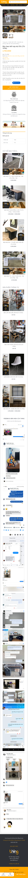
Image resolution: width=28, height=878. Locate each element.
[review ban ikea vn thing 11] (13, 696)
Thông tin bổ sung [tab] (7, 133)
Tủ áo (20, 5)
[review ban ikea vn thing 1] (13, 549)
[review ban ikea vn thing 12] (13, 684)
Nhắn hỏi (3, 875)
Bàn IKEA (3, 5)
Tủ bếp (25, 5)
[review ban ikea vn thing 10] (13, 727)
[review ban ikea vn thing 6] (13, 619)
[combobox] (19, 1)
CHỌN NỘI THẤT (12, 42)
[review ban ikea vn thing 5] (13, 601)
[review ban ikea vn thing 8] (13, 797)
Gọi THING (10, 875)
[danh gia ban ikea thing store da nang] (13, 509)
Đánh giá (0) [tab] (6, 135)
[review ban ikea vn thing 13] (13, 635)
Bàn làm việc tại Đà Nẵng (13, 43)
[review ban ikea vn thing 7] (13, 819)
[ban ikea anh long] (13, 463)
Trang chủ (5, 42)
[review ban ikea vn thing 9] (13, 770)
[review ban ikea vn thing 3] (13, 588)
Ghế (17, 5)
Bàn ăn (12, 5)
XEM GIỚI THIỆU (14, 846)
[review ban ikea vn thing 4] (13, 659)
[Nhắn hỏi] (3, 874)
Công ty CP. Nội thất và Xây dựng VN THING (14, 840)
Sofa (8, 5)
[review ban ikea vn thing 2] (13, 575)
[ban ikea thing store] (13, 432)
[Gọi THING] (10, 874)
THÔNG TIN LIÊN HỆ (14, 863)
